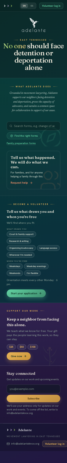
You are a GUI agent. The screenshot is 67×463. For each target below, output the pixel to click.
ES (32, 5)
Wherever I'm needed (20, 254)
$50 (22, 347)
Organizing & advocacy (21, 248)
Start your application (24, 293)
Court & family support (21, 234)
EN (24, 5)
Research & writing (18, 241)
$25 (11, 347)
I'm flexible (32, 273)
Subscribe (33, 398)
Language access (48, 248)
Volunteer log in (51, 5)
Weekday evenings (36, 266)
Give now (16, 356)
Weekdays (14, 266)
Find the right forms (26, 135)
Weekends (14, 273)
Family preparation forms (21, 143)
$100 (32, 347)
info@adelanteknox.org (25, 443)
